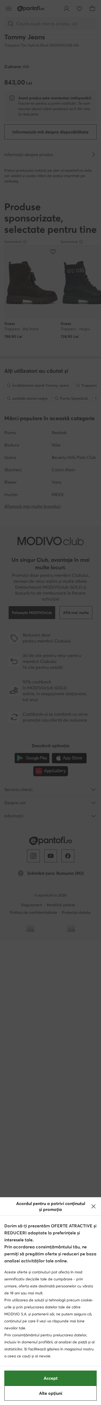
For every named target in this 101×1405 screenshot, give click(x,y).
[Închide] (93, 1206)
